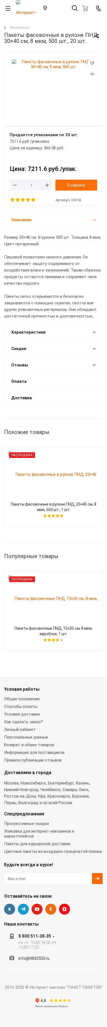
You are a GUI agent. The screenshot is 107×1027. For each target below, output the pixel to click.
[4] (28, 200)
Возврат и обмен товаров (29, 744)
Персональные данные (26, 737)
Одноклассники (50, 909)
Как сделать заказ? (23, 721)
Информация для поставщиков (34, 752)
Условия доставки (22, 714)
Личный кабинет (20, 729)
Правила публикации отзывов (33, 760)
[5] (33, 200)
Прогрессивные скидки (26, 823)
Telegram (23, 909)
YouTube (37, 909)
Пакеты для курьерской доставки (37, 843)
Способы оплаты (20, 706)
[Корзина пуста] (86, 8)
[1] (12, 200)
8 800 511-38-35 (34, 936)
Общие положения (22, 698)
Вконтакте (9, 909)
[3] (23, 200)
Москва (11, 783)
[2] (18, 200)
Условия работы (22, 689)
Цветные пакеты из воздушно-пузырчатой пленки (53, 851)
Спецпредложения (24, 813)
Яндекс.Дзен (64, 909)
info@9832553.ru (33, 958)
